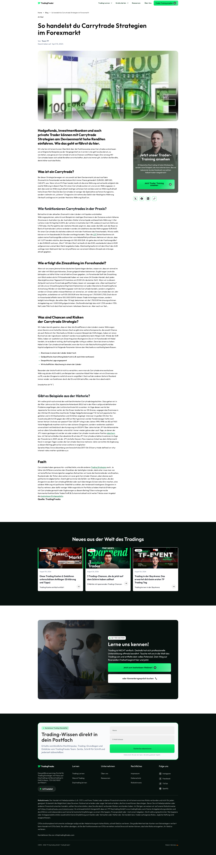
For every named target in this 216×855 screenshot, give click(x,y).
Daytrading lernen (79, 782)
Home (40, 13)
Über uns (104, 773)
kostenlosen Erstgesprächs (52, 496)
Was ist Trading (78, 778)
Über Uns (148, 3)
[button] (105, 3)
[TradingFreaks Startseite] (47, 766)
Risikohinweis (136, 782)
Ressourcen (136, 3)
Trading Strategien (99, 467)
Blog (46, 13)
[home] (47, 3)
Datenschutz (136, 778)
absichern (111, 433)
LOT (95, 234)
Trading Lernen (104, 3)
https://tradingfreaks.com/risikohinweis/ (57, 809)
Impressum (135, 773)
